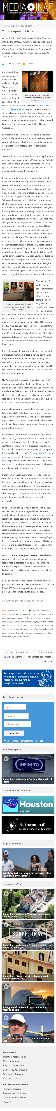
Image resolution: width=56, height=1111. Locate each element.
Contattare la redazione (15, 1097)
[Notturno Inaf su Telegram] (28, 834)
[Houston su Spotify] (28, 814)
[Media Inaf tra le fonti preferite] (28, 688)
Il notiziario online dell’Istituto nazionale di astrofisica (28, 13)
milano (12, 614)
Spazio (24, 610)
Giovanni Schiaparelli (41, 610)
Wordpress (21, 1093)
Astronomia (10, 610)
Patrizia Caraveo (13, 63)
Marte (5, 614)
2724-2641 (14, 1078)
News (18, 610)
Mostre (19, 614)
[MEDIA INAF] (28, 10)
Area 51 (7, 1101)
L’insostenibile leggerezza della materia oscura (40, 656)
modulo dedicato (36, 633)
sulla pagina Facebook (39, 625)
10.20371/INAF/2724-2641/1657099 (15, 637)
